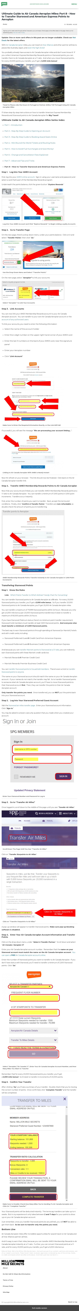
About (5, 1268)
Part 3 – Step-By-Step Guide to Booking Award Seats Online (31, 137)
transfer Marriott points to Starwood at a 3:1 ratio (39, 650)
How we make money (19, 32)
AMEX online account (26, 177)
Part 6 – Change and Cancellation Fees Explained (26, 155)
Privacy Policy (8, 1286)
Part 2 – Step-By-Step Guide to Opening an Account (27, 131)
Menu (74, 4)
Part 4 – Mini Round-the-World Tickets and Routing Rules (30, 143)
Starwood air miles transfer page (22, 705)
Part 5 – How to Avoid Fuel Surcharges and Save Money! (29, 149)
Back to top (72, 1302)
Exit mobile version (39, 1308)
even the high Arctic (36, 48)
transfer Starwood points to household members (29, 669)
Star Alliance (48, 45)
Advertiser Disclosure (39, 4)
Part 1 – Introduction (13, 125)
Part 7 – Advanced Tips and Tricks (19, 161)
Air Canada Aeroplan (14, 45)
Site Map (6, 1292)
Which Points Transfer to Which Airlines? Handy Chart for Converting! (38, 595)
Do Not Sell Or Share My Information (16, 1274)
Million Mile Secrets (5, 4)
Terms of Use (8, 1280)
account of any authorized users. (15, 320)
